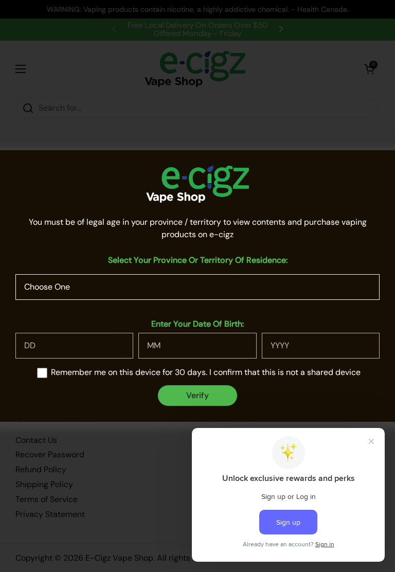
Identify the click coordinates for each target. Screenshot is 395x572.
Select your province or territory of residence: (198, 260)
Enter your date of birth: (197, 323)
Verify (197, 395)
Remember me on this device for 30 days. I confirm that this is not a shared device (206, 372)
